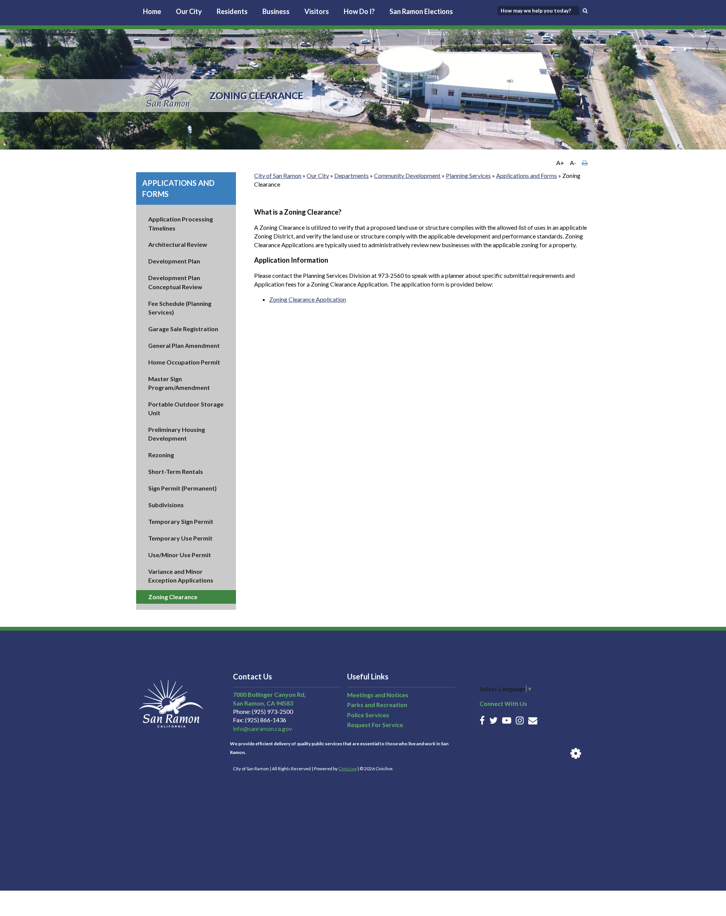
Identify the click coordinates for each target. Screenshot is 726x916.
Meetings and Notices (377, 694)
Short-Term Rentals (175, 471)
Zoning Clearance (172, 596)
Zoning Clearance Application (307, 299)
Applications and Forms (526, 175)
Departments (351, 175)
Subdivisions (166, 504)
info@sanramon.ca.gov (262, 728)
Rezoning (161, 454)
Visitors (316, 11)
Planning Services (468, 175)
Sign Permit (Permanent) (182, 488)
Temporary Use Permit (180, 538)
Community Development (407, 175)
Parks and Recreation (377, 704)
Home (152, 11)
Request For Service (375, 724)
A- (573, 162)
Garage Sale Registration (183, 328)
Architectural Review (177, 244)
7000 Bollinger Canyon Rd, (269, 694)
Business (276, 11)
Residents (232, 11)
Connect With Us (503, 703)
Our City (189, 11)
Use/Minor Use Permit (179, 554)
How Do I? (359, 11)
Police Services (368, 714)
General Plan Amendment (184, 345)
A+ (560, 162)
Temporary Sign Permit (180, 521)
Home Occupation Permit (184, 362)
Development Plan (174, 261)
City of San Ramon (277, 175)
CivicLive (347, 768)
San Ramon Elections (421, 11)
